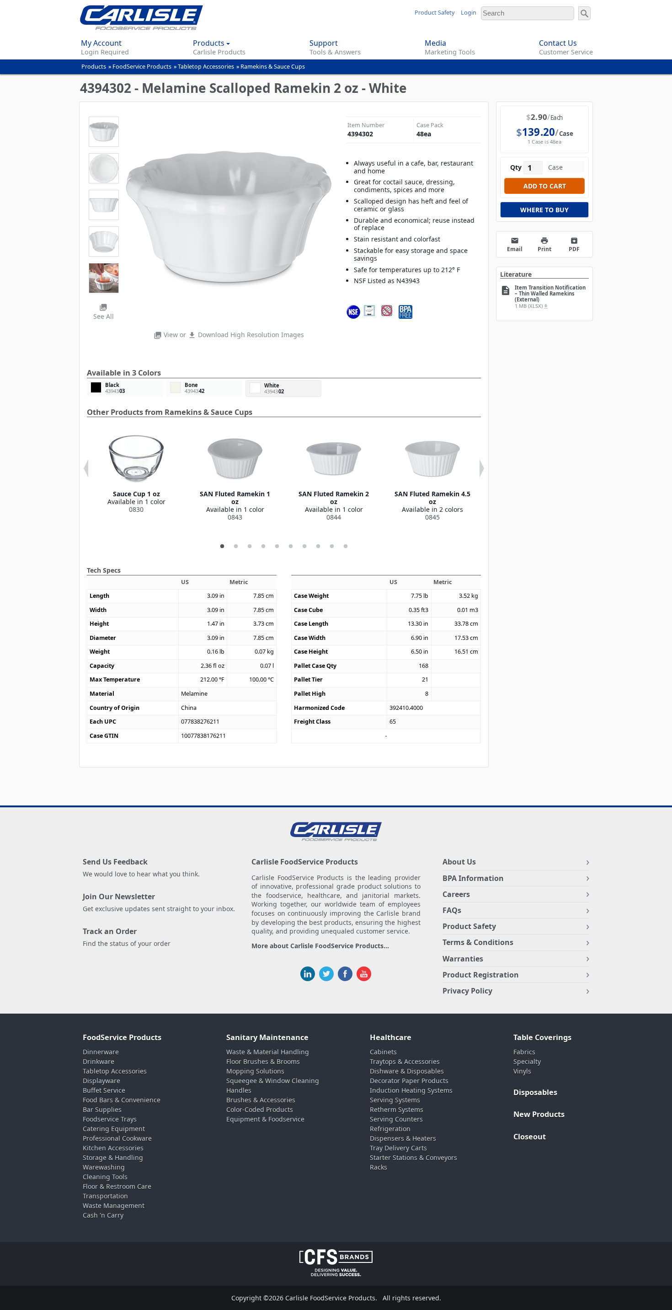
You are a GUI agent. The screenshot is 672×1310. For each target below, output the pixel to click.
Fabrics (524, 1051)
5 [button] (277, 546)
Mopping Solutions (255, 1071)
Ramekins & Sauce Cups (272, 66)
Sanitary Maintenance (267, 1037)
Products (93, 66)
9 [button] (331, 546)
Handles (238, 1090)
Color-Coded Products (259, 1109)
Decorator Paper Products (409, 1080)
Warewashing (104, 1167)
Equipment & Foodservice (265, 1119)
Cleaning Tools (105, 1176)
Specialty (527, 1061)
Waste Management (113, 1205)
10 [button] (345, 546)
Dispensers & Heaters (403, 1138)
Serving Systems (395, 1099)
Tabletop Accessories (206, 66)
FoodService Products (141, 66)
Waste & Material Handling (267, 1051)
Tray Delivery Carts (398, 1148)
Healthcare (390, 1037)
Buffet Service (104, 1090)
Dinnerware (101, 1051)
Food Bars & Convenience (121, 1099)
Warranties (463, 959)
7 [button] (304, 546)
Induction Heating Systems (411, 1090)
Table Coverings (542, 1037)
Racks (378, 1167)
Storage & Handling (113, 1157)
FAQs (452, 910)
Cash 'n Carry (103, 1215)
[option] (136, 472)
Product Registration (481, 975)
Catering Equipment (114, 1128)
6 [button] (290, 546)
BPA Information (473, 878)
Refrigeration (390, 1128)
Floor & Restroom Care (117, 1186)
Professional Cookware (117, 1138)
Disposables (535, 1092)
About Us (459, 862)
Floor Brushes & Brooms (263, 1061)
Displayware (101, 1080)
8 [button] (318, 546)
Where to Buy (544, 209)
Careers (456, 894)
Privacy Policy (467, 991)
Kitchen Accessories (113, 1148)
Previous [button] (86, 468)
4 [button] (263, 546)
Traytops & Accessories (405, 1061)
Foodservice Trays (110, 1119)
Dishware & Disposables (407, 1071)
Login (468, 12)
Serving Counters (396, 1119)
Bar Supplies (102, 1109)
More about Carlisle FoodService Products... (320, 946)
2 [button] (235, 546)
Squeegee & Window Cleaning (272, 1080)
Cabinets (383, 1051)
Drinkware (98, 1061)
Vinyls (522, 1071)
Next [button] (481, 468)
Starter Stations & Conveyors (413, 1157)
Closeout (529, 1137)
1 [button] (222, 546)
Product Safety (434, 12)
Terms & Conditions (478, 942)
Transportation (105, 1196)
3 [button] (249, 546)
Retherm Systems (396, 1109)
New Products (539, 1114)
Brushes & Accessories (260, 1099)
